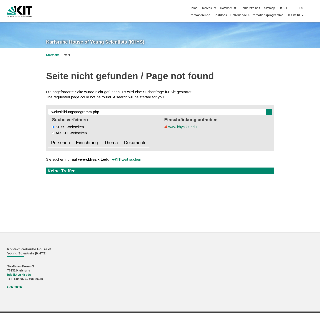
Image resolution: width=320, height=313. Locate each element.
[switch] (311, 8)
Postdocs (220, 15)
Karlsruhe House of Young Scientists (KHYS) (95, 41)
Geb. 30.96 (14, 287)
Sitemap (269, 8)
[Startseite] (311, 15)
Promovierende (199, 15)
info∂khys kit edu (19, 274)
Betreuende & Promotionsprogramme (256, 15)
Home (193, 8)
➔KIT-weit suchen (126, 159)
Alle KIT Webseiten (71, 133)
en (301, 8)
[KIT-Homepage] (19, 11)
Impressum (208, 8)
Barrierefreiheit (250, 8)
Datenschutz (228, 8)
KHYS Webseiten (70, 127)
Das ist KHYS (296, 15)
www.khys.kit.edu (182, 127)
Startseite (52, 55)
